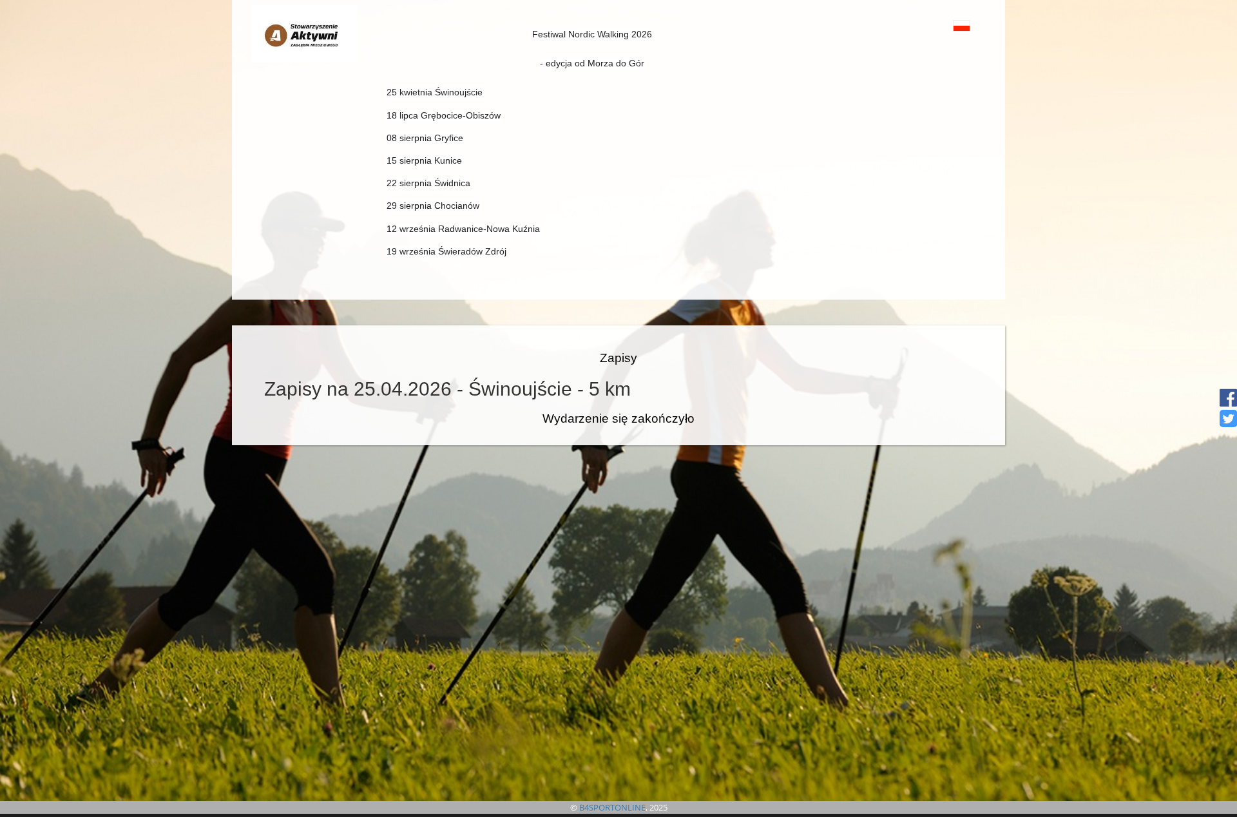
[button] (932, 25)
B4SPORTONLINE (612, 807)
